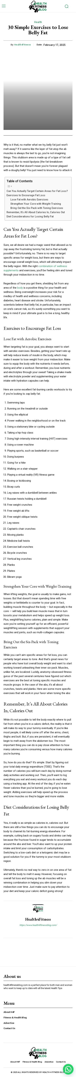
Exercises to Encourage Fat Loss (26, 195)
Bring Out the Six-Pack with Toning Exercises (36, 208)
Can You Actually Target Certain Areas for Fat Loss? (37, 191)
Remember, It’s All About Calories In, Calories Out (36, 212)
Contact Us (9, 1028)
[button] (68, 1069)
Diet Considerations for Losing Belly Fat (30, 216)
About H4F (9, 1012)
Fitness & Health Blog (15, 1017)
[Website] (38, 931)
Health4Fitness (22, 44)
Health (38, 22)
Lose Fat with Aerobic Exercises (29, 199)
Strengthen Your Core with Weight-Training (35, 203)
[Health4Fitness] (38, 909)
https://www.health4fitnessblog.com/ (38, 925)
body (20, 287)
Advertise (9, 1023)
